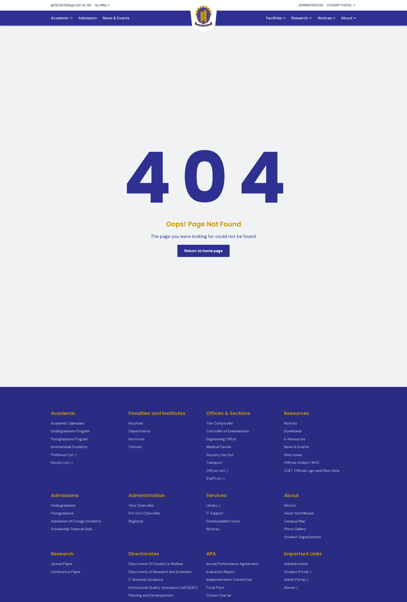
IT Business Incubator (146, 579)
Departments (140, 431)
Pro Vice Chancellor (144, 513)
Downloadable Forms (223, 521)
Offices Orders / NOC (302, 462)
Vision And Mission (299, 513)
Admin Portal (294, 579)
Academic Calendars (68, 423)
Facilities (274, 18)
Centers (135, 447)
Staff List (214, 478)
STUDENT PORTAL (339, 5)
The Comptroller (219, 423)
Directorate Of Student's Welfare (156, 564)
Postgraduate (62, 513)
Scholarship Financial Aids (71, 529)
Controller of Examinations (227, 431)
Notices (325, 18)
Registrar (136, 521)
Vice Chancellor (141, 505)
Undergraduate (63, 505)
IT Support (215, 513)
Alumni (289, 587)
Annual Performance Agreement (232, 564)
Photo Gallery (295, 529)
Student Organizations (302, 537)
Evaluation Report (220, 572)
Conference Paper (66, 572)
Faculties (136, 423)
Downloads (293, 431)
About (347, 18)
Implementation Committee (229, 579)
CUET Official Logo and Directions (311, 470)
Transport (214, 462)
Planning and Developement (151, 595)
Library (211, 505)
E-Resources (294, 439)
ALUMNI (100, 5)
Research (300, 18)
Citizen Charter (218, 595)
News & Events (116, 18)
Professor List (62, 455)
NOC (117, 5)
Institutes (137, 439)
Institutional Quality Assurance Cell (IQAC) (163, 587)
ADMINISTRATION (310, 5)
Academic (60, 18)
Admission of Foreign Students (76, 521)
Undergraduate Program (70, 431)
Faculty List (60, 462)
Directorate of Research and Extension (160, 572)
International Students (69, 447)
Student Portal (296, 572)
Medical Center (218, 447)
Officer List (216, 470)
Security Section (220, 455)
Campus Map (294, 521)
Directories (293, 455)
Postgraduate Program (69, 439)
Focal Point (215, 587)
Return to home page (203, 250)
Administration (296, 564)
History (290, 505)
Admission (87, 18)
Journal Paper (62, 564)
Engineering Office (221, 439)
